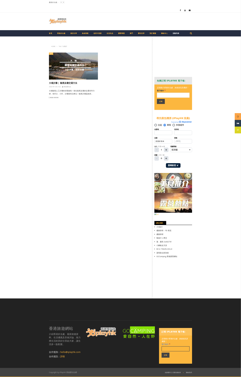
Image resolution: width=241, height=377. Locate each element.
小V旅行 (159, 227)
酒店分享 (73, 33)
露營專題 (121, 33)
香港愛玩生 (67, 87)
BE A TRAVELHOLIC (164, 249)
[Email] (189, 10)
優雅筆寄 (159, 234)
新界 (51, 54)
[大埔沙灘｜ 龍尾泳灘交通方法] (73, 66)
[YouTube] (185, 10)
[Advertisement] (146, 21)
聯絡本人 (164, 33)
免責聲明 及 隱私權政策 (173, 372)
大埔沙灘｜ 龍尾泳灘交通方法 (63, 82)
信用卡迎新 (98, 33)
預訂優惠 (153, 33)
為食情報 (85, 33)
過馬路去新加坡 (162, 253)
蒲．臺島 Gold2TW (163, 241)
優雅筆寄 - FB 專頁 (163, 230)
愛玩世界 (141, 33)
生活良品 (110, 33)
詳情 (62, 356)
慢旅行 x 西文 (161, 238)
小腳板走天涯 (161, 245)
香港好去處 (61, 33)
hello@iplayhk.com (70, 351)
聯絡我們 (189, 372)
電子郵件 (161, 90)
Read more (54, 97)
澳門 (131, 33)
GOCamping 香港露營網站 (166, 256)
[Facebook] (180, 10)
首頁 (50, 33)
